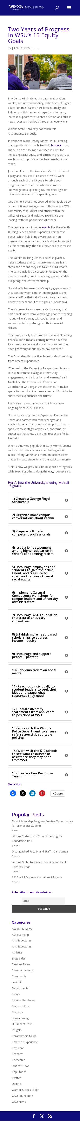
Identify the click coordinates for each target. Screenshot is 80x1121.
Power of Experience (25, 1042)
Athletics (17, 952)
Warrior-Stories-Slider (25, 1090)
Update (16, 1084)
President (18, 1048)
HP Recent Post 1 (23, 1024)
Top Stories (19, 1072)
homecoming (20, 1018)
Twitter (16, 1078)
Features (17, 1012)
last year (56, 145)
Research (17, 1054)
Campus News (21, 964)
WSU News (19, 1102)
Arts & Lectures (21, 940)
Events (16, 994)
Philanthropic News (24, 1036)
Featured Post (21, 1006)
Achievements (21, 934)
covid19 (17, 982)
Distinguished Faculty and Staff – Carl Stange (40, 851)
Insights (17, 1030)
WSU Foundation (22, 1096)
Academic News (22, 928)
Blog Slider (18, 958)
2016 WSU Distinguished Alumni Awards (37, 877)
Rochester (18, 1060)
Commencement (22, 970)
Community (19, 976)
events (46, 227)
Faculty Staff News (23, 1000)
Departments (20, 988)
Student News (21, 1066)
